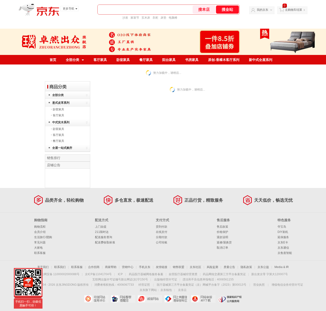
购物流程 (40, 226)
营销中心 (127, 267)
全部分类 (72, 60)
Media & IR (281, 267)
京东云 (182, 290)
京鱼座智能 (285, 253)
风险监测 (212, 267)
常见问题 (40, 242)
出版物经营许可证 (165, 279)
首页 (53, 60)
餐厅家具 (146, 60)
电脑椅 (173, 17)
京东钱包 (166, 290)
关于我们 (43, 267)
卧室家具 (123, 60)
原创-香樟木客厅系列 (223, 60)
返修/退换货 (224, 242)
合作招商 (94, 267)
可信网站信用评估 (96, 299)
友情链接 (161, 267)
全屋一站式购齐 (62, 148)
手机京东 (144, 267)
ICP (120, 274)
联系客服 (40, 253)
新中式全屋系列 (260, 60)
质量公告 (229, 267)
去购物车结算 (293, 9)
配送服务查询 (103, 237)
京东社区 (195, 267)
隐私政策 (246, 267)
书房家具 (192, 60)
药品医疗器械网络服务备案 (146, 274)
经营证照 (144, 284)
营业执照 (259, 284)
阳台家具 (169, 60)
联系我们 (60, 267)
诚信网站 (149, 299)
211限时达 (102, 232)
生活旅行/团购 (43, 237)
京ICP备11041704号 (98, 274)
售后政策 (222, 226)
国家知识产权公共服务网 (230, 299)
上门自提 (100, 226)
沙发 (125, 17)
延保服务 (283, 237)
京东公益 (263, 267)
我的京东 (262, 9)
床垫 (163, 17)
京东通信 (283, 247)
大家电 (38, 247)
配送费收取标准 (105, 242)
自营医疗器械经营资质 (183, 274)
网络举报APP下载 (203, 299)
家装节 (135, 17)
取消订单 (222, 247)
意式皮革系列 (60, 102)
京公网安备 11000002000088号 (58, 274)
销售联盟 (178, 267)
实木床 (146, 17)
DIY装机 (283, 232)
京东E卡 (283, 242)
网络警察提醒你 (123, 299)
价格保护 (222, 232)
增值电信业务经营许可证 (287, 284)
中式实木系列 (60, 122)
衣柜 (155, 17)
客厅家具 (100, 60)
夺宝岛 (282, 226)
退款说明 (222, 237)
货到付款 (161, 226)
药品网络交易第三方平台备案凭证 (224, 274)
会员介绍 (40, 232)
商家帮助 (110, 267)
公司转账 (161, 242)
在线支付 (161, 232)
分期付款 (161, 237)
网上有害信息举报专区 (176, 299)
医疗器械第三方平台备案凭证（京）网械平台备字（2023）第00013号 (201, 284)
